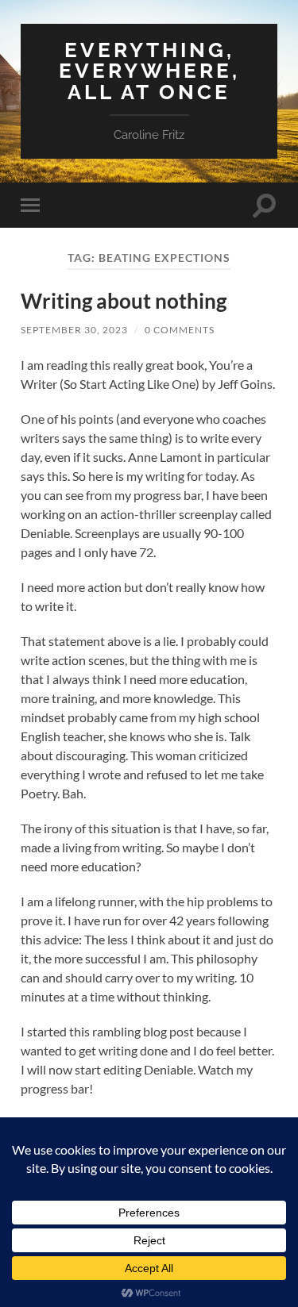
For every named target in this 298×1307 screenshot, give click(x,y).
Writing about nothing (123, 300)
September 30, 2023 (74, 330)
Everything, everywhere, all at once (149, 70)
